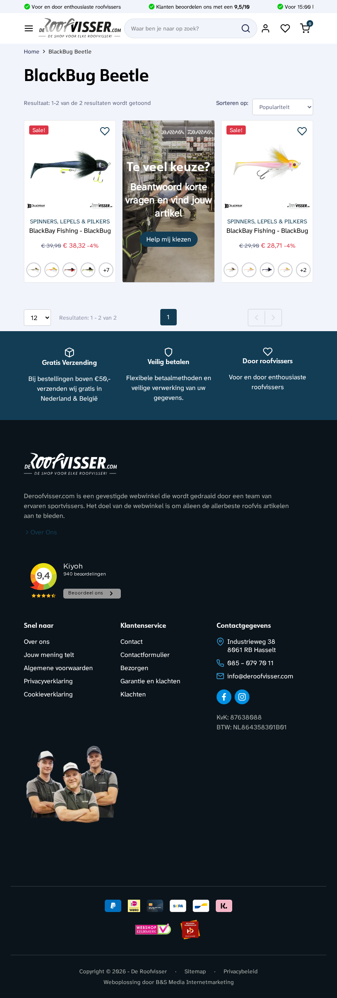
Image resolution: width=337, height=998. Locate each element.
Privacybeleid (241, 971)
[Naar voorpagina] (80, 28)
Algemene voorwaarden (58, 668)
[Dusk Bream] (88, 269)
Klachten (133, 694)
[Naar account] (265, 28)
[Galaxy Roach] (267, 269)
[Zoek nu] (246, 28)
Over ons (37, 641)
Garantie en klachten (150, 681)
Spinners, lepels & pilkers (70, 221)
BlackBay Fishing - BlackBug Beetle (70, 230)
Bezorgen (134, 668)
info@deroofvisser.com (260, 676)
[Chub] (33, 269)
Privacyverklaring (48, 681)
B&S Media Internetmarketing (195, 982)
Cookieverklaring (48, 694)
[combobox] (190, 28)
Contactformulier (145, 654)
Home (31, 51)
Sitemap (195, 971)
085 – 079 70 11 (250, 663)
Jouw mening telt (49, 654)
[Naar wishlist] (285, 28)
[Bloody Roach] (69, 269)
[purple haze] (285, 269)
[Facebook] (224, 696)
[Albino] (51, 269)
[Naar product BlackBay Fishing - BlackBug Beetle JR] (267, 166)
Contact (131, 641)
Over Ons (43, 532)
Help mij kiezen (168, 239)
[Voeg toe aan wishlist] (104, 131)
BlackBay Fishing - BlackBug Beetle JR (267, 230)
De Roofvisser (149, 971)
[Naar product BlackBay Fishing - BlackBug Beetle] (69, 166)
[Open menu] (29, 28)
